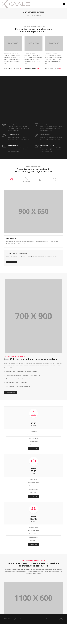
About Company (11, 262)
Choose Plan (33, 448)
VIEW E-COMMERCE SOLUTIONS (11, 68)
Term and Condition (50, 618)
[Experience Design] (16, 4)
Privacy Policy (60, 618)
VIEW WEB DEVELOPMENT (31, 68)
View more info (10, 392)
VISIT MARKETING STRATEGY (52, 68)
